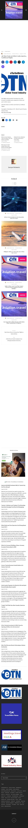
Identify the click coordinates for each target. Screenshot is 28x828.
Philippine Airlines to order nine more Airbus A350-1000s (14, 252)
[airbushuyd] (14, 199)
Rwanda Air (18, 802)
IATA (20, 797)
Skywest (9, 804)
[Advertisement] (14, 34)
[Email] (19, 62)
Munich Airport (6, 801)
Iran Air (4, 799)
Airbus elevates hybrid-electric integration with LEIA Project (14, 217)
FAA (21, 794)
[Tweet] (6, 62)
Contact (14, 813)
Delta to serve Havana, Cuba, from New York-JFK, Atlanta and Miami (6, 138)
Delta (3, 794)
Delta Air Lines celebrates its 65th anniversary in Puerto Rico (19, 138)
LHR (20, 799)
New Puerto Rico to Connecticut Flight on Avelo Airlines (14, 332)
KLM (17, 799)
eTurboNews (20, 481)
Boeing (7, 792)
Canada (13, 792)
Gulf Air (8, 797)
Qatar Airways (10, 802)
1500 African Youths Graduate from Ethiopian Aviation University (14, 339)
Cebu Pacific (19, 792)
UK (18, 804)
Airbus (3, 789)
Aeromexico (5, 787)
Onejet (13, 801)
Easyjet (8, 794)
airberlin (18, 787)
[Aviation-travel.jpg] (14, 268)
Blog (3, 792)
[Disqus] (14, 367)
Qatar (3, 802)
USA (3, 806)
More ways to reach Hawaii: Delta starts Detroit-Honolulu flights (6, 146)
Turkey (14, 804)
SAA (23, 802)
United (22, 804)
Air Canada (9, 789)
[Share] (2, 62)
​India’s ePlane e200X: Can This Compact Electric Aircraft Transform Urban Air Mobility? (14, 287)
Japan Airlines (11, 799)
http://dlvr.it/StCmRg (6, 112)
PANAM (18, 801)
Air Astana (12, 787)
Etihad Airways (15, 794)
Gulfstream (14, 797)
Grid (3, 797)
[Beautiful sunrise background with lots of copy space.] (14, 233)
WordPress (8, 806)
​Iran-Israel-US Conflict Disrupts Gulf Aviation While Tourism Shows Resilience (14, 322)
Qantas (23, 801)
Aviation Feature (15, 53)
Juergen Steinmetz (7, 53)
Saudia (3, 804)
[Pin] (11, 62)
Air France (16, 789)
